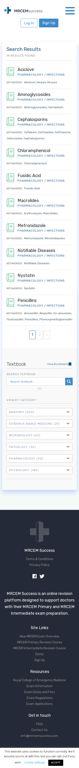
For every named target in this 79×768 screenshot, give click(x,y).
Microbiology (24, 435)
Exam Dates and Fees (39, 692)
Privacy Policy (40, 565)
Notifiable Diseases (36, 250)
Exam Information (39, 686)
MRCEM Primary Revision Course (39, 642)
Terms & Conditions (39, 559)
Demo (39, 654)
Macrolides (28, 200)
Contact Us (39, 730)
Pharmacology (26, 458)
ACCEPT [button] (56, 762)
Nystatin (26, 275)
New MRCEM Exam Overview (39, 636)
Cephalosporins (33, 119)
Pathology (22, 447)
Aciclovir (26, 69)
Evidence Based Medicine (34, 423)
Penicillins (27, 300)
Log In (29, 23)
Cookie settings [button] (34, 762)
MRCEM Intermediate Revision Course (39, 648)
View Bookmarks (58, 364)
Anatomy (21, 412)
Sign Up (48, 23)
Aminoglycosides (34, 94)
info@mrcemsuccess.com (39, 736)
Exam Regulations (39, 698)
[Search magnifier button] (69, 381)
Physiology (24, 470)
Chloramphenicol (34, 150)
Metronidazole (32, 225)
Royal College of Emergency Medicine (39, 680)
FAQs (39, 724)
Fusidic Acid (29, 175)
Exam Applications (39, 704)
